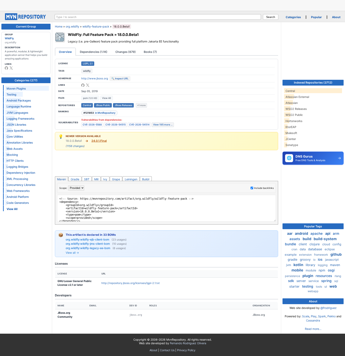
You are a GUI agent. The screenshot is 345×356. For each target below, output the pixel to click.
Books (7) (150, 51)
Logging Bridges (17, 166)
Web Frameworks (18, 190)
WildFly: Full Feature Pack (91, 34)
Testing (11, 94)
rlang (338, 276)
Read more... (313, 328)
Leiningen (131, 179)
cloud (326, 244)
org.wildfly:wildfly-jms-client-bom (88, 243)
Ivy (105, 179)
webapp (313, 291)
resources (324, 276)
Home (58, 26)
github (336, 254)
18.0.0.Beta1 (128, 34)
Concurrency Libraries (21, 184)
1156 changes (75, 146)
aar (290, 233)
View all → (72, 252)
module (311, 270)
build (307, 239)
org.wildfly (72, 26)
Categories (293, 17)
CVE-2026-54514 (139, 124)
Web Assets (15, 148)
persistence (293, 276)
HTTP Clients (15, 160)
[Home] (26, 19)
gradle (293, 259)
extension (305, 254)
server (301, 281)
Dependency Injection (21, 172)
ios (320, 259)
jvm (289, 265)
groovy (306, 259)
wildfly (87, 70)
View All (106, 98)
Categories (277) (26, 80)
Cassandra (313, 320)
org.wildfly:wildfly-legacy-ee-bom (88, 248)
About (336, 17)
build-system (325, 239)
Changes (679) (125, 51)
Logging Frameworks (21, 118)
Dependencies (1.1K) (93, 51)
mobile (297, 270)
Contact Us (167, 350)
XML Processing (17, 178)
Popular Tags (313, 226)
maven (335, 265)
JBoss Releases (123, 105)
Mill (96, 179)
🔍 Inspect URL (120, 78)
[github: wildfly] (6, 68)
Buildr (146, 179)
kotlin (298, 265)
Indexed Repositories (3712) (313, 82)
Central (87, 105)
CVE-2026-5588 (92, 124)
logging (323, 265)
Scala (305, 316)
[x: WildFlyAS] (11, 68)
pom (90, 98)
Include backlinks (264, 187)
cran (294, 249)
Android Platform (18, 196)
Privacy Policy (186, 350)
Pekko (331, 316)
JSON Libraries (16, 124)
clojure (315, 244)
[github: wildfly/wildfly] (82, 85)
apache (317, 234)
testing (308, 286)
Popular (316, 17)
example (291, 254)
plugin (308, 276)
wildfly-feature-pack (95, 26)
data (303, 249)
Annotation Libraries (20, 142)
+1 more (141, 105)
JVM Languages (17, 112)
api (328, 233)
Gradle (75, 179)
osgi (331, 270)
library (311, 265)
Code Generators (18, 202)
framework (321, 254)
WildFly (9, 38)
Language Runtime (19, 106)
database (315, 249)
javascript (332, 259)
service (314, 281)
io (314, 259)
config (336, 244)
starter (294, 286)
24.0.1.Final (99, 140)
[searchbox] (158, 17)
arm (336, 234)
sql (336, 281)
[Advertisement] (172, 5)
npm (322, 270)
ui (326, 286)
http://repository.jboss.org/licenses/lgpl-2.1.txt (130, 283)
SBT (86, 179)
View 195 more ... (162, 124)
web (333, 286)
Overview (65, 51)
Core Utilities (15, 136)
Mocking (12, 154)
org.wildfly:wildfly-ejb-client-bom (88, 239)
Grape (116, 179)
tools (319, 286)
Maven (61, 179)
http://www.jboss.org (94, 78)
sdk (291, 281)
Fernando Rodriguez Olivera (188, 343)
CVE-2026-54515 (115, 124)
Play (313, 316)
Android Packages (19, 100)
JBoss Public (103, 105)
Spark (322, 316)
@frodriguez (328, 308)
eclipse (330, 249)
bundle (291, 244)
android (302, 233)
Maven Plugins (16, 88)
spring (327, 281)
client (303, 244)
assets (295, 239)
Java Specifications (19, 130)
